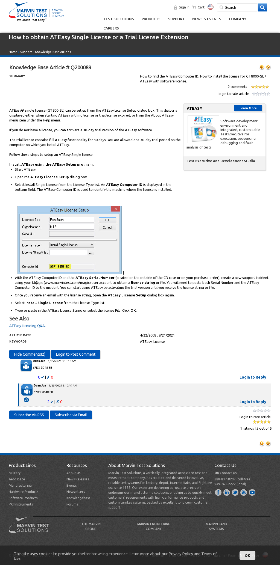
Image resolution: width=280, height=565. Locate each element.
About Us (73, 473)
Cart (201, 7)
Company (237, 19)
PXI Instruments (21, 504)
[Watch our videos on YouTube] (252, 492)
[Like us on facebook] (218, 492)
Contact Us (228, 473)
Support (176, 19)
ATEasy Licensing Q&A (27, 326)
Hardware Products (23, 491)
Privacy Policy (180, 553)
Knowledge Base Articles (53, 51)
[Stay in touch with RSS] (244, 492)
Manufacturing (20, 485)
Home (13, 51)
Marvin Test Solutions (31, 529)
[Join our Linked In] (227, 492)
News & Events (206, 19)
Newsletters (75, 491)
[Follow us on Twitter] (235, 492)
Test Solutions (118, 19)
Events (71, 485)
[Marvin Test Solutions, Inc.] (36, 22)
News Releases (77, 479)
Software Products (23, 498)
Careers (111, 28)
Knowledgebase (78, 498)
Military (15, 473)
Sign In (184, 7)
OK (247, 555)
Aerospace (17, 479)
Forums (72, 504)
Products (151, 19)
